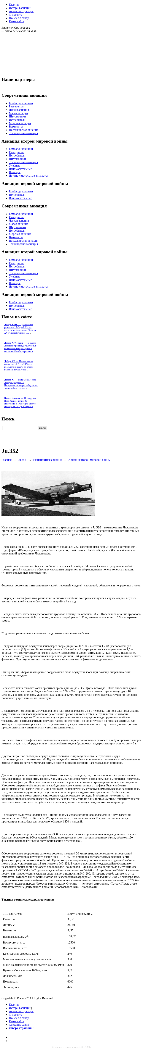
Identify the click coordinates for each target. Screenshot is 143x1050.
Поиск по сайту (19, 18)
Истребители (17, 119)
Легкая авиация (19, 109)
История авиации (20, 7)
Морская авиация (20, 123)
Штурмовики (17, 116)
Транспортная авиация (23, 133)
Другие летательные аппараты (28, 175)
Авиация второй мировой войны (89, 459)
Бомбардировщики (21, 103)
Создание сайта (19, 1024)
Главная (14, 4)
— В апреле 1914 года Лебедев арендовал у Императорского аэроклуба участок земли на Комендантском (21, 383)
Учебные (14, 165)
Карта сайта (16, 21)
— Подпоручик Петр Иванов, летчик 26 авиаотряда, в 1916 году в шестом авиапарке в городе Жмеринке (20, 402)
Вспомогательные (20, 168)
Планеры (14, 172)
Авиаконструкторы (21, 11)
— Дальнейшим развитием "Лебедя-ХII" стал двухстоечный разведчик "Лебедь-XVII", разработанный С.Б (20, 328)
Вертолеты (16, 126)
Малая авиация (18, 113)
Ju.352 (22, 459)
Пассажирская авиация (23, 129)
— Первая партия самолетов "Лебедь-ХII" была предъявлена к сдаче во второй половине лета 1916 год (18, 365)
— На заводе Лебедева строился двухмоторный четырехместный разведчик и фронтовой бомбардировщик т (20, 347)
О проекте (15, 14)
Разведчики (16, 106)
